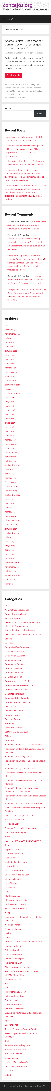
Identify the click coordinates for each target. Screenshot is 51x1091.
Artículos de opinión (14, 618)
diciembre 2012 (12, 563)
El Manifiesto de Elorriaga (16, 732)
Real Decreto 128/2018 (15, 992)
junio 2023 (9, 325)
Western (9, 1071)
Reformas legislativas (14, 996)
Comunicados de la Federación (19, 685)
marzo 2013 (10, 554)
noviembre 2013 (12, 524)
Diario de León (11, 706)
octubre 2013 (11, 529)
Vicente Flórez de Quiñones (17, 1066)
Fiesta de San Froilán (14, 820)
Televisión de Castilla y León (17, 1045)
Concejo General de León (16, 690)
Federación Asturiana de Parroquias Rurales (25, 744)
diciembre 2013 (12, 520)
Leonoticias (10, 887)
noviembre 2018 (12, 393)
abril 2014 (9, 507)
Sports (8, 1021)
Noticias (8, 933)
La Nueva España (13, 879)
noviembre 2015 (12, 457)
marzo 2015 (10, 478)
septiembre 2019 (12, 385)
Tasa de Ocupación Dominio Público (21, 1029)
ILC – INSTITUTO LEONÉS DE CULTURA (23, 841)
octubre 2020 (11, 351)
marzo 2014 (10, 512)
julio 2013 (9, 537)
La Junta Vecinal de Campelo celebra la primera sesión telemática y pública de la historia (25, 279)
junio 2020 (9, 355)
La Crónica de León (14, 870)
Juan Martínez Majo (14, 853)
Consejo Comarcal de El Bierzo (19, 702)
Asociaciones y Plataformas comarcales (23, 634)
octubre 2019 (11, 380)
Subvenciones (11, 1025)
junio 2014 (9, 499)
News (7, 913)
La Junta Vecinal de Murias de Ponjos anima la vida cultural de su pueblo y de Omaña (26, 225)
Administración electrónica (17, 610)
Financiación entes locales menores (21, 828)
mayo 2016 (10, 431)
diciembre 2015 (12, 452)
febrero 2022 (10, 342)
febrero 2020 (11, 372)
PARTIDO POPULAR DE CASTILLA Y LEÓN (24, 942)
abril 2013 (9, 550)
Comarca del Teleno (14, 673)
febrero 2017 (10, 419)
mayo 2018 (10, 402)
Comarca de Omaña (14, 664)
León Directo (11, 883)
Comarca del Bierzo (14, 668)
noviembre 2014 (12, 486)
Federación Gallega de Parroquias (20, 768)
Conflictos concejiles (14, 694)
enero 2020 (10, 376)
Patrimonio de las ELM (15, 954)
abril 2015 (9, 474)
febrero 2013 (10, 558)
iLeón (7, 845)
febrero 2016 (11, 444)
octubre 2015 (11, 461)
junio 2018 (9, 397)
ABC (7, 605)
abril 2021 (9, 346)
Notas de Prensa (12, 925)
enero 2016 (10, 448)
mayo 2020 (10, 359)
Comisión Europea (13, 677)
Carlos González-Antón (15, 651)
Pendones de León (13, 963)
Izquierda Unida (12, 849)
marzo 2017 (10, 414)
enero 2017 (10, 423)
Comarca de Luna (13, 660)
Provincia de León (13, 979)
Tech (7, 1041)
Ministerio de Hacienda (15, 904)
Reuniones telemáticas (15, 1009)
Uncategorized (11, 1058)
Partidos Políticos (13, 946)
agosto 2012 (10, 579)
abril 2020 (9, 363)
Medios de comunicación (16, 900)
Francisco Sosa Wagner (15, 832)
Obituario (9, 937)
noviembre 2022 (12, 334)
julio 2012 (9, 584)
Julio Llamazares (12, 858)
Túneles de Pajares (13, 1054)
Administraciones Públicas (17, 614)
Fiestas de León (12, 824)
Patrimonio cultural (13, 950)
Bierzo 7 (11, 84)
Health (8, 836)
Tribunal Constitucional (15, 1049)
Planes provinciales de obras (18, 967)
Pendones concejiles (14, 959)
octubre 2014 (11, 490)
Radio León (10, 987)
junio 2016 (9, 427)
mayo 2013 (10, 546)
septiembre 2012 (12, 575)
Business (9, 643)
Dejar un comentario (17, 97)
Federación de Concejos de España (21, 756)
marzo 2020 (10, 368)
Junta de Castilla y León (16, 862)
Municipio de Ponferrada (16, 909)
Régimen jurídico (12, 1000)
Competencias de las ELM (17, 681)
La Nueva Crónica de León (17, 875)
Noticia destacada (13, 929)
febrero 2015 (10, 482)
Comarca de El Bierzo (15, 656)
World (8, 1075)
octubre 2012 (11, 571)
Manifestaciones (12, 896)
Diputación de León (14, 711)
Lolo (7, 891)
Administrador (39, 53)
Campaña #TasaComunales (17, 647)
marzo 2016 (10, 440)
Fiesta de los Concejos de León (19, 815)
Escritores (9, 740)
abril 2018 (9, 406)
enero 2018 (10, 410)
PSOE (7, 983)
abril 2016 (9, 435)
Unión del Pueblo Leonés (16, 1062)
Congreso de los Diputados (17, 698)
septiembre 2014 (12, 495)
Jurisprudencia (12, 866)
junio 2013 (9, 541)
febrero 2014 (10, 516)
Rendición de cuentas (15, 1004)
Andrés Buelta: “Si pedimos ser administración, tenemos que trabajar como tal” (23, 44)
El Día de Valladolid (13, 728)
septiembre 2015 (12, 465)
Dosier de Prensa (12, 719)
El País (8, 736)
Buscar (8, 108)
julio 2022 (9, 338)
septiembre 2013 (12, 533)
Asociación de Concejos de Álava (20, 630)
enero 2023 (10, 330)
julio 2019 (9, 389)
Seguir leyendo (13, 75)
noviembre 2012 (12, 567)
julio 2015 (9, 469)
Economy (9, 723)
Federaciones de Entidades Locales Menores (25, 803)
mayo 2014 (10, 503)
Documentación (12, 715)
